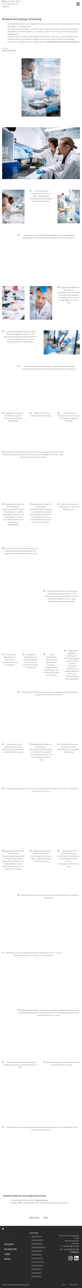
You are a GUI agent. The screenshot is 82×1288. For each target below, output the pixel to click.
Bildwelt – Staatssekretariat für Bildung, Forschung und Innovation (40, 1203)
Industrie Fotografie (37, 1238)
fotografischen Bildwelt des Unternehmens (62, 42)
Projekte (5, 1244)
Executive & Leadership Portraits (37, 1265)
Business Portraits (36, 1275)
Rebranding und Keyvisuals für (30, 1200)
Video (5, 1254)
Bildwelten (5, 1249)
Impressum (74, 1285)
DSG (63, 1285)
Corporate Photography (38, 1246)
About (5, 1259)
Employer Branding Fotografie (37, 1255)
